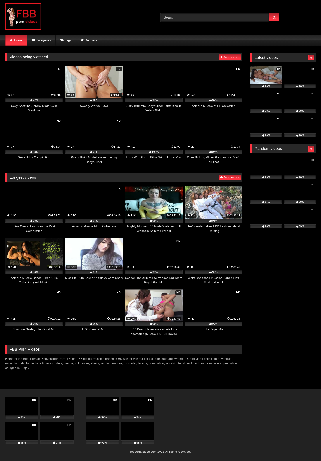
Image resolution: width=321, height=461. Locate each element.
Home (18, 40)
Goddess (91, 40)
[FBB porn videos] (23, 17)
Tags (68, 40)
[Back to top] (307, 448)
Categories (43, 40)
